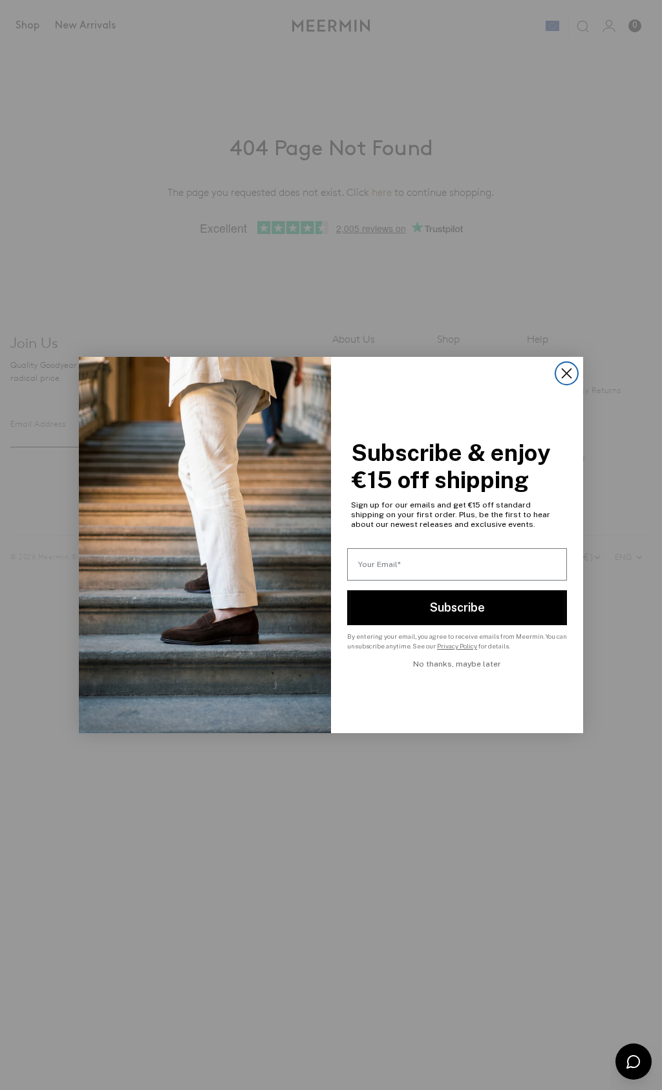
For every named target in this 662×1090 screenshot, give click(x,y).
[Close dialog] (566, 373)
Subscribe (457, 607)
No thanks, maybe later (457, 663)
